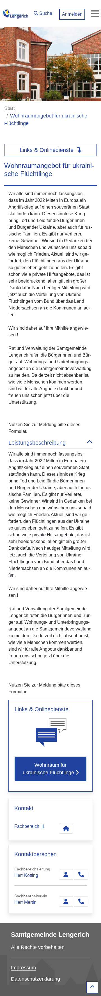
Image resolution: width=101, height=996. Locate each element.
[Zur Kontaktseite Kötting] (66, 875)
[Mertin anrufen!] (81, 901)
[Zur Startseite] (15, 13)
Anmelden (72, 14)
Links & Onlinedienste (47, 150)
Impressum (23, 967)
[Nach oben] (92, 987)
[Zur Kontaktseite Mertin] (66, 901)
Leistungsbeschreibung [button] (37, 443)
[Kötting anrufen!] (81, 875)
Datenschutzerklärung (35, 979)
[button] (43, 12)
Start (9, 108)
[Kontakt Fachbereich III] (66, 829)
